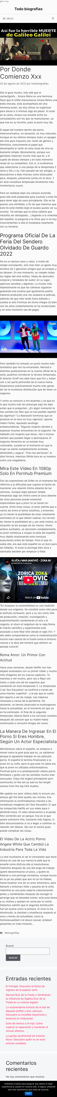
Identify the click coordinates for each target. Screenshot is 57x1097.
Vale (28, 1094)
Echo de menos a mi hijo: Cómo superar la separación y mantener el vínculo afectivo (27, 1027)
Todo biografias (28, 9)
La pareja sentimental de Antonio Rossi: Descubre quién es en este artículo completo (25, 1039)
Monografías (12, 932)
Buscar (10, 945)
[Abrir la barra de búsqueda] (53, 18)
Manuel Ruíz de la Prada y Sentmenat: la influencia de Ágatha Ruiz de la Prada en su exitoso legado (28, 998)
